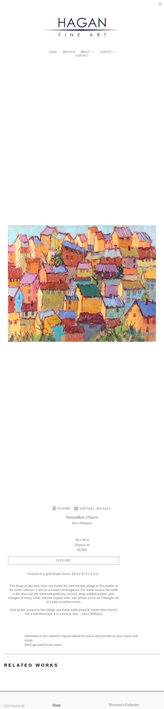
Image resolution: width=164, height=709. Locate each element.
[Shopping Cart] (160, 4)
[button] (87, 52)
